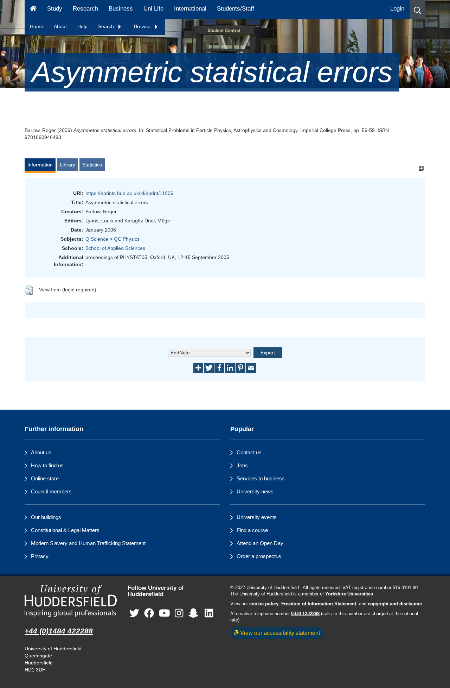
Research (85, 8)
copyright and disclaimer (395, 603)
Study (54, 8)
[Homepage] (33, 9)
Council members (51, 491)
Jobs (242, 465)
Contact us (249, 452)
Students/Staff (235, 8)
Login (397, 8)
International (190, 8)
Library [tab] (67, 165)
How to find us (47, 465)
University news (255, 491)
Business (121, 8)
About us (41, 452)
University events (257, 517)
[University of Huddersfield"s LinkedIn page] (209, 613)
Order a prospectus (259, 556)
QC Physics (127, 239)
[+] (421, 168)
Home (36, 26)
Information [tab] (40, 165)
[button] (417, 9)
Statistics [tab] (92, 165)
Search (106, 26)
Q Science (96, 239)
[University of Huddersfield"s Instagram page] (179, 613)
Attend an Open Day (260, 543)
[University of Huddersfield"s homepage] (71, 601)
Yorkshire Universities (349, 594)
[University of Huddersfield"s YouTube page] (164, 613)
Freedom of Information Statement (318, 603)
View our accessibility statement (279, 633)
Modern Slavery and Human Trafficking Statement (88, 543)
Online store (45, 478)
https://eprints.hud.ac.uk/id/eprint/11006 (129, 193)
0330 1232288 (305, 613)
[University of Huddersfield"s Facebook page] (149, 613)
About (60, 26)
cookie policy (263, 603)
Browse (143, 26)
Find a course (252, 530)
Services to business (261, 478)
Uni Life (153, 8)
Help (82, 26)
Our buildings (46, 517)
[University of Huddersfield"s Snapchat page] (194, 613)
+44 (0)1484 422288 (59, 631)
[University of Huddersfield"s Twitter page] (134, 613)
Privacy (40, 556)
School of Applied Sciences (115, 248)
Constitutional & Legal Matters (65, 530)
